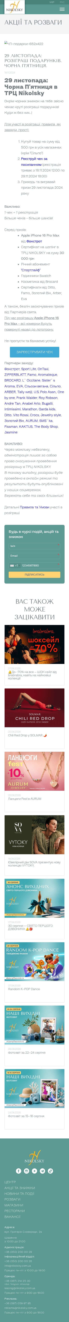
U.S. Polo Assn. (45, 392)
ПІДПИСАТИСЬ (34, 574)
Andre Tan (12, 404)
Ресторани (14, 1211)
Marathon (29, 409)
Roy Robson (48, 398)
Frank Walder (26, 398)
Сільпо (55, 386)
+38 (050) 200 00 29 (18, 1252)
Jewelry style (51, 415)
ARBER (10, 392)
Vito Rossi (20, 415)
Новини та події (19, 1194)
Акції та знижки (19, 1188)
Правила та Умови (34, 507)
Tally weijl (24, 392)
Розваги (12, 1199)
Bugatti (47, 404)
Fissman (11, 427)
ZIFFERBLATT (15, 375)
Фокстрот (34, 241)
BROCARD (12, 380)
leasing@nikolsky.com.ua (19, 1288)
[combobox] (15, 566)
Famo (31, 375)
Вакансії (12, 1217)
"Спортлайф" (30, 270)
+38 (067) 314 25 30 (17, 1281)
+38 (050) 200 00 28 (18, 1261)
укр (52, 2)
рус (62, 2)
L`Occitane (31, 380)
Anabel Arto (31, 404)
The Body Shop (46, 427)
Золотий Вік (14, 421)
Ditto (8, 415)
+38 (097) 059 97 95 (17, 1303)
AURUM (32, 421)
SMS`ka (46, 421)
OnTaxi (43, 369)
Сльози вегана (36, 386)
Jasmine (11, 432)
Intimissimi (12, 409)
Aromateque (47, 375)
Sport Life (28, 369)
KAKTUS (26, 427)
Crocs (34, 415)
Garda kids (47, 409)
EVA (19, 386)
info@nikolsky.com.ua (17, 1265)
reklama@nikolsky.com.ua (20, 1308)
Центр (10, 1182)
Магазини (13, 1205)
